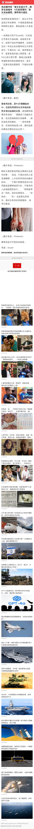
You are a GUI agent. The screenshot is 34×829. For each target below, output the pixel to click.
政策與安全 (9, 826)
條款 (14, 826)
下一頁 (17, 265)
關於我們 (3, 826)
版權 (20, 826)
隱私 (17, 826)
